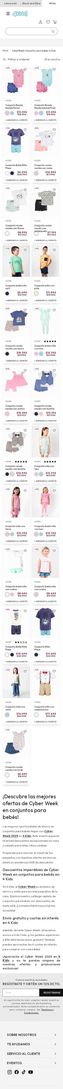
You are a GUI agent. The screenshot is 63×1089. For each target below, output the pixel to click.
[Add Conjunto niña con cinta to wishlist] (25, 671)
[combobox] (31, 31)
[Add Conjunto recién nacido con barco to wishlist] (25, 310)
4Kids (52, 3)
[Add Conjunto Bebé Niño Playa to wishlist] (25, 130)
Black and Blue (31, 3)
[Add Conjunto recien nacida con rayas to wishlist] (54, 130)
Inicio (5, 50)
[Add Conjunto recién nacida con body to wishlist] (25, 731)
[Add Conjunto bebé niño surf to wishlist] (25, 250)
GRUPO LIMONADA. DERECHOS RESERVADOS (32, 1086)
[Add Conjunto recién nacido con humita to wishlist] (54, 370)
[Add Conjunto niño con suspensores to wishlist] (54, 671)
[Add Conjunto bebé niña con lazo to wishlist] (54, 310)
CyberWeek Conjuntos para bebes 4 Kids (34, 50)
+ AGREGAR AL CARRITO (16, 120)
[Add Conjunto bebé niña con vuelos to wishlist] (25, 551)
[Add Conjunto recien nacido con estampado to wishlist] (54, 190)
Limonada (10, 3)
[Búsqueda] (53, 31)
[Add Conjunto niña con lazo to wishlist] (54, 430)
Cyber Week (26, 886)
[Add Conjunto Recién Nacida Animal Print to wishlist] (54, 69)
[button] (8, 13)
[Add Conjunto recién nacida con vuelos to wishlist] (25, 370)
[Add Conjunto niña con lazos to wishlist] (25, 491)
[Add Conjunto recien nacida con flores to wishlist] (25, 190)
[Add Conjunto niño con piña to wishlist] (54, 250)
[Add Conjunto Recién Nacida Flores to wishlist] (25, 69)
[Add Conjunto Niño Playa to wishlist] (54, 611)
